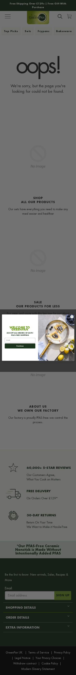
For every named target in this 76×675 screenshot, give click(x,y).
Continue (20, 346)
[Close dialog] (71, 316)
